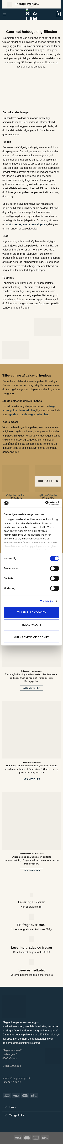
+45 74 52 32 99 (11, 1082)
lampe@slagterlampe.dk (16, 1078)
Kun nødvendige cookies (32, 637)
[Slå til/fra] (5, 1107)
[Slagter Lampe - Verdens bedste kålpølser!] (31, 14)
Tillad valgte (32, 624)
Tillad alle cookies (31, 612)
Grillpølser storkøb (15, 495)
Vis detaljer (46, 601)
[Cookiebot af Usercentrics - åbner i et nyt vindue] (45, 503)
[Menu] (4, 14)
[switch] (54, 568)
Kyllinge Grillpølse (48, 495)
